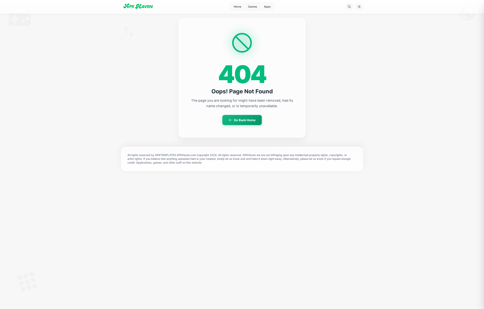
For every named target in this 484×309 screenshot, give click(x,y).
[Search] (349, 6)
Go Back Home (245, 120)
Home (237, 6)
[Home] (140, 6)
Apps (267, 6)
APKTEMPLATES (165, 155)
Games (252, 6)
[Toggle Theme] (359, 6)
